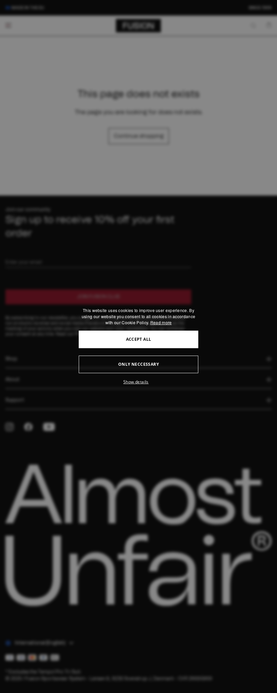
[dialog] (138, 346)
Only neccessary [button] (138, 364)
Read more (161, 322)
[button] (138, 382)
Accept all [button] (138, 339)
